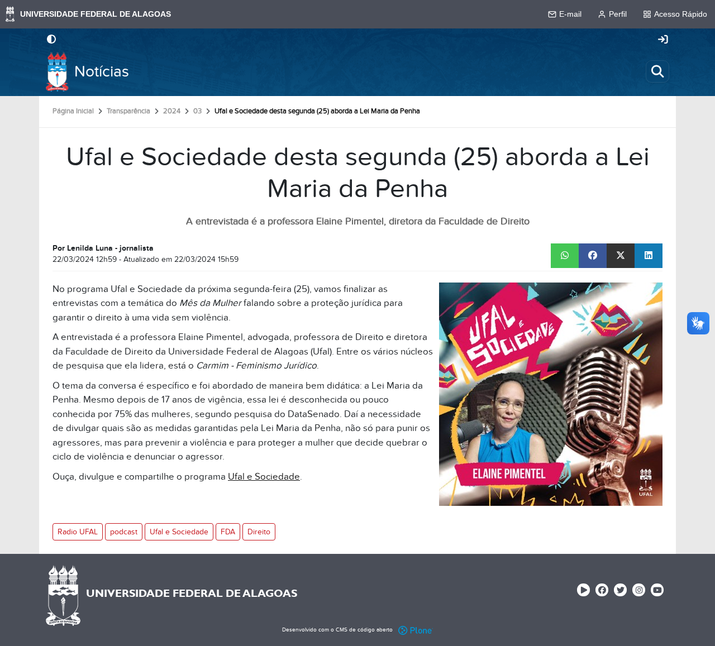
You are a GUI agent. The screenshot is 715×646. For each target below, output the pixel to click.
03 (197, 111)
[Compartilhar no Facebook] (593, 255)
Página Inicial (73, 111)
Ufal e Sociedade (264, 476)
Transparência (128, 111)
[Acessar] (663, 40)
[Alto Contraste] (51, 40)
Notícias (101, 72)
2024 (171, 111)
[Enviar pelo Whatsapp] (565, 255)
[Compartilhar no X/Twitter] (621, 255)
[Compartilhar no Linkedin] (648, 255)
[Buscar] (657, 71)
